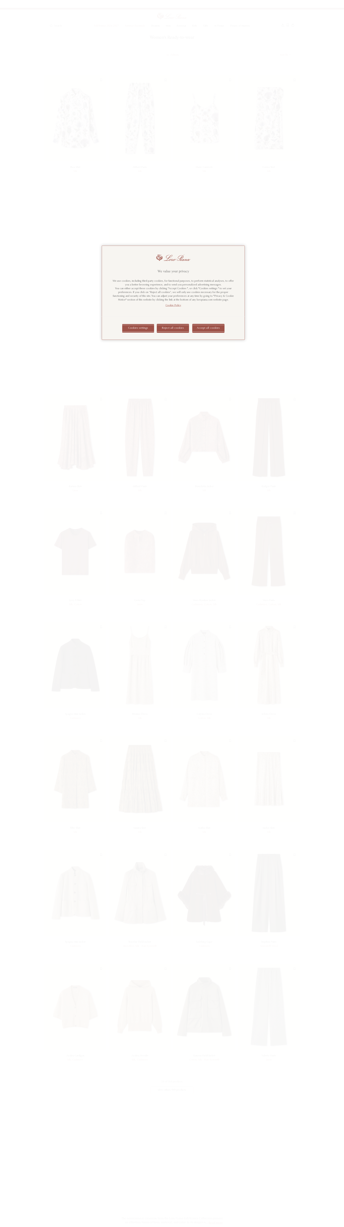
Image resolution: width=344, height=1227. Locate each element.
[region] (173, 292)
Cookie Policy (173, 305)
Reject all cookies (173, 328)
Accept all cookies (208, 328)
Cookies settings (138, 328)
